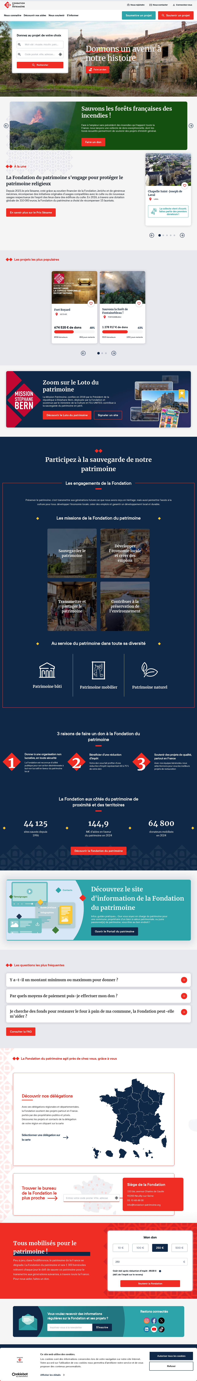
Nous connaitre (12, 15)
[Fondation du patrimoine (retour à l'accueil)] (14, 5)
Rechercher (42, 64)
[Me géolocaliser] (60, 54)
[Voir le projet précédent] (151, 235)
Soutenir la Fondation (150, 1283)
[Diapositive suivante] (191, 125)
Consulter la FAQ (21, 1031)
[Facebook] (154, 1321)
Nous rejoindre (138, 5)
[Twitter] (161, 1321)
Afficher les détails (50, 1375)
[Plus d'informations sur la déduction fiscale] (160, 1271)
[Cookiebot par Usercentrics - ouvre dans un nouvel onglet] (19, 1375)
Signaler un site (108, 415)
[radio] (121, 1248)
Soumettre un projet (139, 15)
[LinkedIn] (147, 1329)
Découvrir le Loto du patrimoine (67, 415)
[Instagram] (147, 1321)
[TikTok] (161, 1329)
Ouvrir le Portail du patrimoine (114, 931)
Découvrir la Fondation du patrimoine (98, 851)
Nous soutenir (56, 15)
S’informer (72, 15)
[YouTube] (154, 1329)
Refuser (171, 1366)
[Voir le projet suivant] (182, 235)
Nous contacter (160, 5)
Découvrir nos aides (35, 15)
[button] (159, 235)
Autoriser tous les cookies (171, 1356)
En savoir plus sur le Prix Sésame (31, 212)
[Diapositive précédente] (6, 125)
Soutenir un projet (178, 15)
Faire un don (93, 142)
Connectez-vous (184, 5)
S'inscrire (102, 1327)
